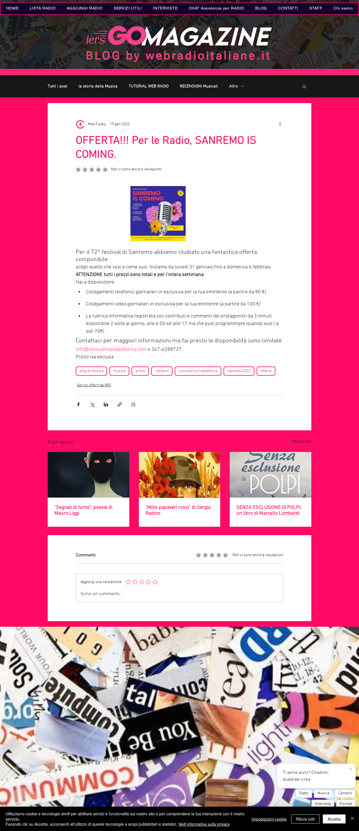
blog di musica (91, 371)
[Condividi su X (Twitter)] (92, 404)
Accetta (334, 819)
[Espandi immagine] (158, 213)
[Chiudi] (352, 819)
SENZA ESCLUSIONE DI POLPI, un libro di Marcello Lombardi (269, 510)
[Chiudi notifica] (350, 769)
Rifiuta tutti (305, 819)
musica (119, 371)
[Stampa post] (133, 404)
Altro (233, 86)
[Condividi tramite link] (119, 404)
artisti (140, 371)
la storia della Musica (98, 86)
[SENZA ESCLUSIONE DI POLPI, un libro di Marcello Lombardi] (270, 475)
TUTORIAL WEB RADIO (149, 86)
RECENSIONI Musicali (199, 86)
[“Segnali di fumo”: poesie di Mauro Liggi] (88, 475)
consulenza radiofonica (198, 371)
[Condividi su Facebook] (78, 404)
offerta (266, 371)
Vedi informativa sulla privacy (204, 824)
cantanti (162, 371)
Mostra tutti (302, 441)
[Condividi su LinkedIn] (106, 404)
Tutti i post (57, 86)
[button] (127, 8)
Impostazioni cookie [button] (269, 819)
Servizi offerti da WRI (94, 385)
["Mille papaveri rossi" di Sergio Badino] (179, 475)
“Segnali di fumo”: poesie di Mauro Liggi (83, 510)
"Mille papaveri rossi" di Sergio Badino (178, 510)
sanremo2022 (238, 371)
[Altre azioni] (280, 124)
